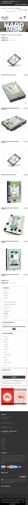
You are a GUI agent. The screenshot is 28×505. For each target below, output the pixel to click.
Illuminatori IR (7, 311)
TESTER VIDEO (6, 306)
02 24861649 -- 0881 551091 (9, 431)
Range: (4, 324)
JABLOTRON (6, 339)
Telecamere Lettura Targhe (10, 302)
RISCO (5, 365)
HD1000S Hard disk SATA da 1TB (8, 75)
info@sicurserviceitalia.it (6, 433)
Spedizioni (3, 439)
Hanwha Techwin (7, 362)
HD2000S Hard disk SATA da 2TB (8, 174)
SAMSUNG (6, 295)
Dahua (5, 336)
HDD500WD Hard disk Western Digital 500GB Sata (10, 109)
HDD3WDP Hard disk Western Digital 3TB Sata (10, 242)
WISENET (5, 317)
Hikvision (6, 297)
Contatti (3, 448)
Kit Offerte (6, 315)
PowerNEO (6, 346)
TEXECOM (6, 344)
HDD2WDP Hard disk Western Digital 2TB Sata (10, 209)
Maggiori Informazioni (15, 502)
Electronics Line (7, 354)
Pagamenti (3, 441)
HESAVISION (6, 293)
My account (3, 8)
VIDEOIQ (5, 308)
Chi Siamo (3, 438)
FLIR (4, 299)
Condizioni (3, 443)
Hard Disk (6, 313)
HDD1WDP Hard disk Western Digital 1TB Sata (10, 142)
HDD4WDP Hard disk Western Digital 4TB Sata (10, 275)
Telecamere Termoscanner (10, 304)
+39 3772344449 (23, 4)
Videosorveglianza (11, 35)
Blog (2, 445)
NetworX (6, 349)
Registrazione (10, 8)
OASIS (5, 352)
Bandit (5, 357)
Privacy (3, 447)
